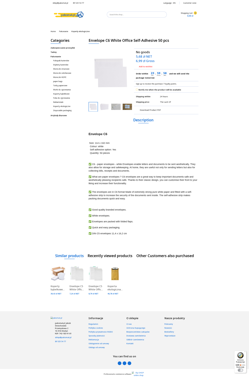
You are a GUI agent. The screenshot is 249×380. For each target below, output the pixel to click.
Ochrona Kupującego (135, 328)
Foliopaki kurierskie (61, 60)
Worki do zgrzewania (62, 89)
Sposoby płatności (97, 335)
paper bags (58, 81)
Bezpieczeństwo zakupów (137, 332)
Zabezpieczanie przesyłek (63, 47)
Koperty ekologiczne (61, 106)
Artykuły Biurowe (59, 115)
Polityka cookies (96, 328)
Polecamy (168, 324)
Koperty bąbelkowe (61, 94)
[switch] (240, 370)
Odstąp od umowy (97, 347)
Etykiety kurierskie (61, 64)
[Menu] (244, 352)
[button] (96, 318)
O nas (129, 324)
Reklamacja (94, 339)
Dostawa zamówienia (136, 335)
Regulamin (93, 324)
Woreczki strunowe (61, 69)
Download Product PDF (150, 110)
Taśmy (54, 52)
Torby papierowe (60, 85)
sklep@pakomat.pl (63, 337)
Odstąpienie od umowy (99, 343)
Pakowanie (56, 56)
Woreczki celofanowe (62, 73)
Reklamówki (58, 102)
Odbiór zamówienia (135, 339)
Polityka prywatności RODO (101, 332)
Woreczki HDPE (59, 77)
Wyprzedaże (169, 335)
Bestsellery (169, 332)
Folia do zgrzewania (61, 98)
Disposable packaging (62, 110)
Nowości (168, 328)
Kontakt (129, 343)
